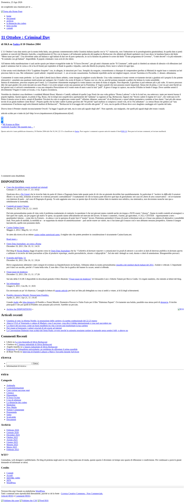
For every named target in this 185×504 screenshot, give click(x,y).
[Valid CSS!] (28, 500)
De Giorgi (25, 194)
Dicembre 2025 (13, 435)
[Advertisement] (82, 154)
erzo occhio (12, 26)
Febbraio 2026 (13, 430)
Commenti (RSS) (22, 496)
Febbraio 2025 (13, 449)
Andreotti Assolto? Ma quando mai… (17, 127)
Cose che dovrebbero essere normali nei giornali (27, 187)
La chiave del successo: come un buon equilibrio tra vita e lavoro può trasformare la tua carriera (47, 325)
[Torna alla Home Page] (11, 11)
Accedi (10, 475)
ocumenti (11, 18)
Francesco (11, 349)
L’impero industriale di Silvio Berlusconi (34, 344)
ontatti (10, 28)
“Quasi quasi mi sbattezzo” (80, 279)
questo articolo (61, 290)
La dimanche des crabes (17, 402)
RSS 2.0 (124, 131)
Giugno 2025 (12, 442)
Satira (16, 44)
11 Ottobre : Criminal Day (25, 37)
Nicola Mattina (23, 251)
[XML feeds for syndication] (43, 500)
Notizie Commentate (15, 410)
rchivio (10, 21)
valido (13, 478)
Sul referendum (13, 283)
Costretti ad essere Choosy (18, 206)
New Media (12, 407)
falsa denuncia (29, 302)
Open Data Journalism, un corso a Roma (24, 244)
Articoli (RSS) (7, 496)
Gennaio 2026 (13, 432)
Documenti (11, 419)
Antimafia (11, 385)
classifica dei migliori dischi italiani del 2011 (135, 265)
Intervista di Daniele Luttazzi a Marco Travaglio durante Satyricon (51, 352)
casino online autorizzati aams (47, 234)
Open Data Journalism (60, 251)
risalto (16, 302)
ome (9, 16)
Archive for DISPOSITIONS (19, 309)
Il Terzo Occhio (13, 397)
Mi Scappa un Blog (11, 124)
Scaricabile (11, 417)
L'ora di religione (14, 400)
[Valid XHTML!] (10, 500)
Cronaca (10, 393)
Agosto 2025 (12, 440)
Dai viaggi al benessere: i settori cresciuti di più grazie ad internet (34, 328)
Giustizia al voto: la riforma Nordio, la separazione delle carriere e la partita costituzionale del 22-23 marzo (52, 321)
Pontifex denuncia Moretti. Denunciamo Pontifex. (28, 295)
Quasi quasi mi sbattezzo (17, 272)
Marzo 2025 (12, 447)
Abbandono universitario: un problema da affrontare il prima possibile (47, 349)
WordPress (11, 483)
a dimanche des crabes (16, 23)
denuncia (164, 302)
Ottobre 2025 (12, 437)
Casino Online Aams (15, 227)
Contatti (10, 473)
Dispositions (12, 395)
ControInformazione (15, 388)
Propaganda (12, 412)
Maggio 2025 (12, 445)
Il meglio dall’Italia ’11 (16, 258)
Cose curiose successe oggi (18, 390)
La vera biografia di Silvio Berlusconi (31, 342)
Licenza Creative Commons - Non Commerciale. (82, 493)
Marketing (11, 405)
